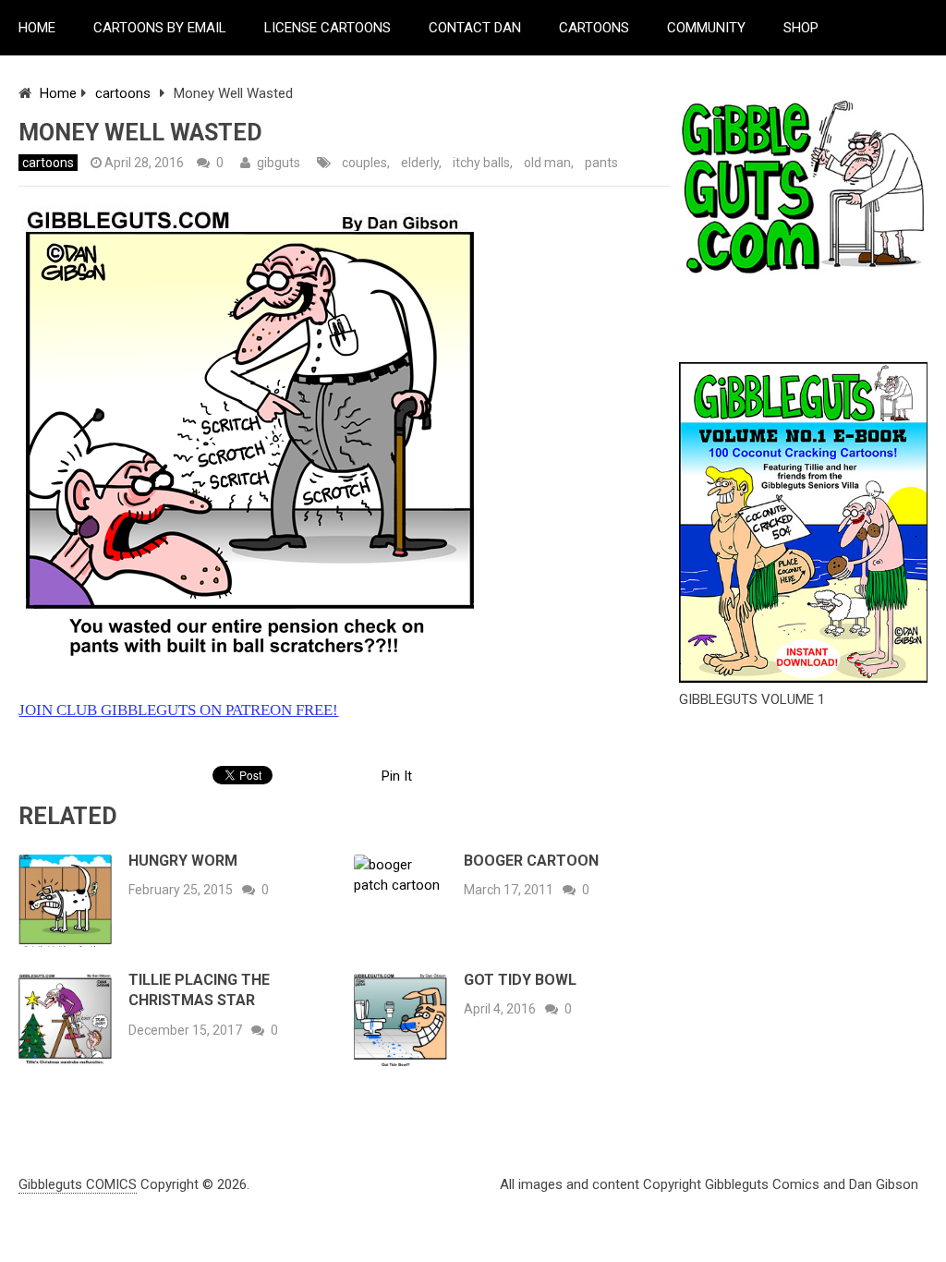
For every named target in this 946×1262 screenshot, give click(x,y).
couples (364, 162)
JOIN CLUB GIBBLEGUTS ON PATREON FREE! (178, 710)
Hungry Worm (182, 860)
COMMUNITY (706, 27)
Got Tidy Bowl (520, 980)
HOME (36, 27)
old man (547, 162)
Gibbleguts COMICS (77, 1184)
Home (58, 93)
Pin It (397, 776)
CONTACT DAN (475, 27)
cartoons (123, 93)
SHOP (801, 27)
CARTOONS (594, 27)
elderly (420, 162)
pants (601, 162)
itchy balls (481, 162)
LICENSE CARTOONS (327, 27)
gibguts (278, 162)
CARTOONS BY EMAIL (159, 27)
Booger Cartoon (531, 860)
